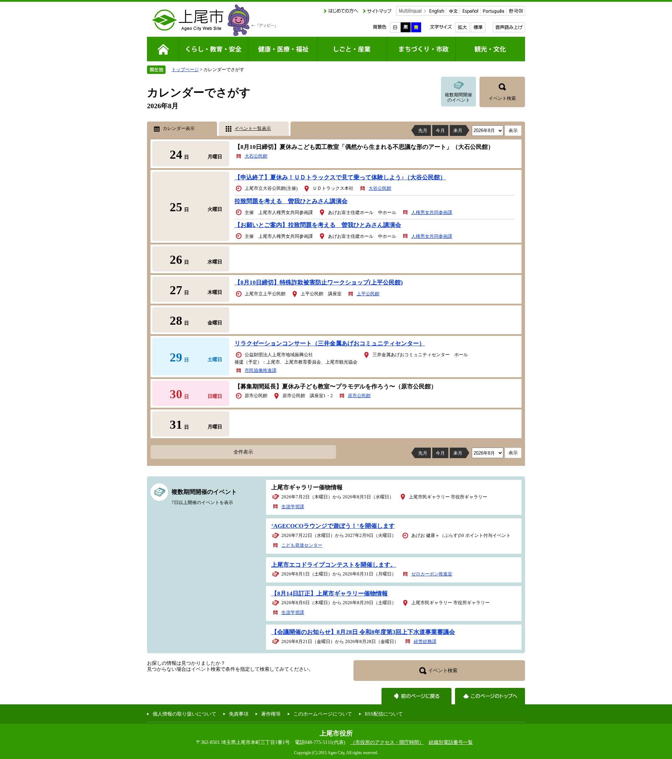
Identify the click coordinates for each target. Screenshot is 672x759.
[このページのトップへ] (490, 696)
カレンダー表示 (179, 128)
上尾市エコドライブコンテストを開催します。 (333, 564)
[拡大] (462, 27)
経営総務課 (425, 641)
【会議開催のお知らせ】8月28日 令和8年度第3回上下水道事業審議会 (363, 632)
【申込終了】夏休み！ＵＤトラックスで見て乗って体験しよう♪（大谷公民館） (340, 177)
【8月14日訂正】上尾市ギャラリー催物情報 (329, 593)
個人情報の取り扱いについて (184, 714)
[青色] (416, 27)
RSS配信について (384, 714)
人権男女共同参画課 (431, 212)
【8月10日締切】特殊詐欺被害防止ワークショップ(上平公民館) (318, 282)
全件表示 (243, 452)
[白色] (395, 27)
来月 (457, 130)
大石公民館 (256, 156)
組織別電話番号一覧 (451, 742)
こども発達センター (301, 545)
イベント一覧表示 (252, 128)
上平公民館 (368, 293)
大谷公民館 (380, 188)
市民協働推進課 (260, 370)
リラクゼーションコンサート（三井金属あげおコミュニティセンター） (329, 343)
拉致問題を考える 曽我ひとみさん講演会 (291, 201)
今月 (440, 130)
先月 (422, 130)
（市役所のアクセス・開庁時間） (387, 742)
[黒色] (405, 27)
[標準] (478, 27)
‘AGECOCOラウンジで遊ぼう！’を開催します (333, 526)
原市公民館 (359, 395)
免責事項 (238, 714)
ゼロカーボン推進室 (431, 574)
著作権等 (271, 714)
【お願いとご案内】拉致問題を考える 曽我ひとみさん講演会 (317, 225)
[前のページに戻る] (416, 696)
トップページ (185, 69)
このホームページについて (322, 714)
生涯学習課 (292, 506)
